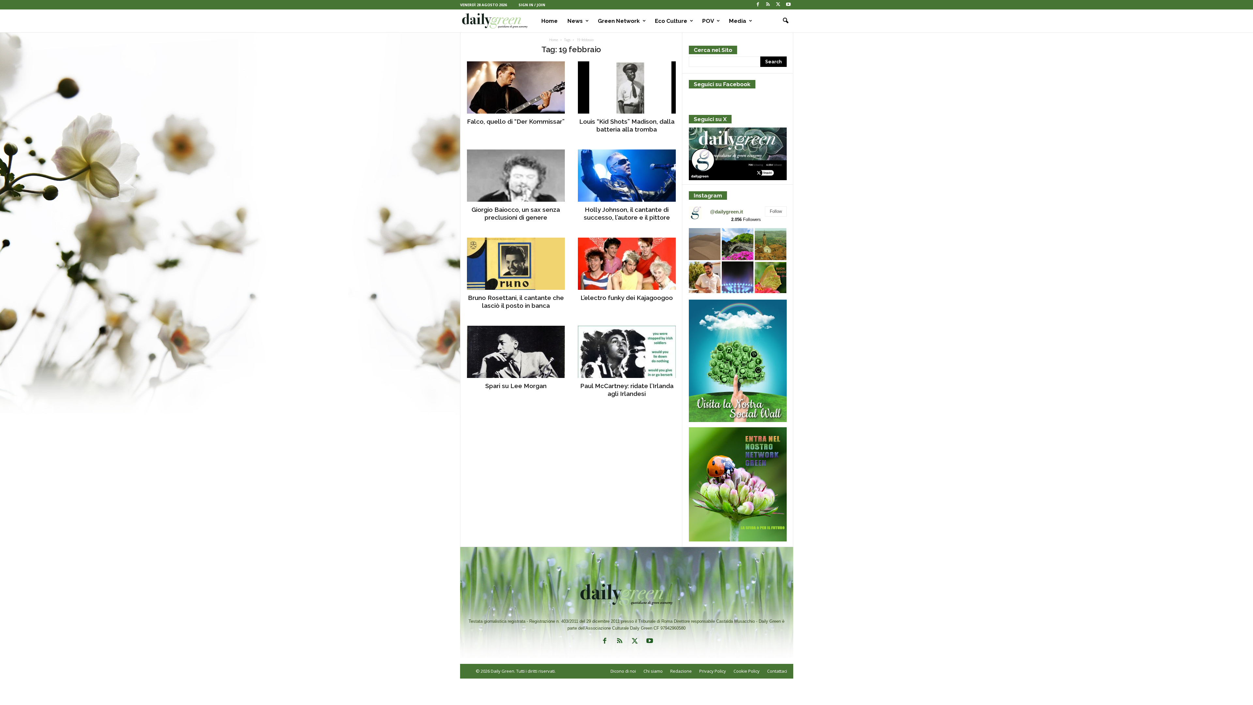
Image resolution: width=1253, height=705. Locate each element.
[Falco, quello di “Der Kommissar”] (516, 87)
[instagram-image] (704, 244)
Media (737, 21)
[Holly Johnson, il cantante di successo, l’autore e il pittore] (627, 175)
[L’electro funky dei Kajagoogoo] (627, 264)
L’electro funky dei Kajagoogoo (626, 297)
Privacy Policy (712, 671)
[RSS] (768, 4)
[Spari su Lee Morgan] (516, 352)
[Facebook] (758, 4)
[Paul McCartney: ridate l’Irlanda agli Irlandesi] (627, 352)
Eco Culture (671, 21)
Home (549, 21)
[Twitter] (778, 4)
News (575, 21)
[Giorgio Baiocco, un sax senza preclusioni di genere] (516, 175)
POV (708, 21)
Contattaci (777, 671)
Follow (776, 211)
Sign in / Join (531, 4)
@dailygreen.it (726, 211)
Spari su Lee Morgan (516, 385)
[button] (783, 21)
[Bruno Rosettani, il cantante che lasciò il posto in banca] (516, 264)
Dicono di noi (623, 671)
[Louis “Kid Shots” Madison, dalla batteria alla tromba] (627, 87)
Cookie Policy (747, 671)
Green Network (619, 21)
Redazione (681, 671)
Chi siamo (653, 671)
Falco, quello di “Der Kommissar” (516, 121)
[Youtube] (788, 4)
